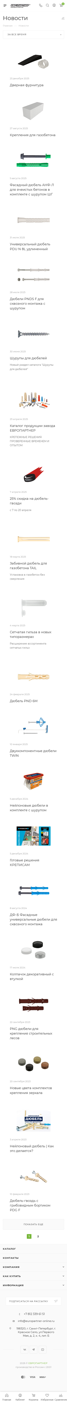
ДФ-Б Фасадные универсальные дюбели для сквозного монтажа (33, 919)
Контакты (10, 1257)
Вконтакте (24, 1349)
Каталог (9, 1248)
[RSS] (63, 18)
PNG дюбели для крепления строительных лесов (31, 1033)
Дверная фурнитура (27, 85)
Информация (13, 1285)
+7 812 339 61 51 (34, 1314)
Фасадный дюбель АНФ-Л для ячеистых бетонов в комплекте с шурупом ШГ (32, 189)
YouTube (42, 1349)
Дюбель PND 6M (24, 701)
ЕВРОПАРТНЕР (37, 1363)
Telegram (33, 1349)
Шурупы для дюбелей (28, 358)
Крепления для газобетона (33, 135)
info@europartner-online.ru (36, 1321)
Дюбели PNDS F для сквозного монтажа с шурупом (27, 303)
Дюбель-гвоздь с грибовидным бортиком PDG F (30, 1205)
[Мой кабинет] (54, 5)
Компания (11, 1267)
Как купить (12, 1276)
